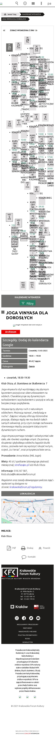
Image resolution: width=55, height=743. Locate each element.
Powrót (43, 547)
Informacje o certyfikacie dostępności (28, 714)
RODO (27, 638)
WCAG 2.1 (35, 723)
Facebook (24, 618)
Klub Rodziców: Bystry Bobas (42, 212)
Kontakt (27, 556)
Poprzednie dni (4, 30)
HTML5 (23, 723)
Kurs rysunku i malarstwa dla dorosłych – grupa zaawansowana (42, 258)
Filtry (30, 303)
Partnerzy (27, 628)
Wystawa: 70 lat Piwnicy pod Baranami (50, 140)
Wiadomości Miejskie (28, 631)
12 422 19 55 (29, 599)
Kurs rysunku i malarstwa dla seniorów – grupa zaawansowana (42, 247)
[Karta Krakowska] (35, 697)
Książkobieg (50, 125)
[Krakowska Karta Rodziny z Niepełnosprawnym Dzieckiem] (27, 697)
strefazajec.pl (22, 465)
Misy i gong (33, 104)
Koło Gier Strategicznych (50, 150)
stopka (21, 573)
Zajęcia (32, 366)
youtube (38, 618)
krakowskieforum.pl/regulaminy (25, 487)
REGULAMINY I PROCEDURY (27, 624)
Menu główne (33, 3)
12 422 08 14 (29, 596)
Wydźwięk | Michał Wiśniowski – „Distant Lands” (50, 174)
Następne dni (36, 30)
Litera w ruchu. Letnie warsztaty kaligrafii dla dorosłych (42, 270)
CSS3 (27, 723)
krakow (19, 607)
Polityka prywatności (27, 635)
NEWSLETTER (27, 642)
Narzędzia (25, 3)
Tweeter (31, 618)
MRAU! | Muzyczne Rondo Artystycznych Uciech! (42, 97)
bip (39, 608)
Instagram (17, 618)
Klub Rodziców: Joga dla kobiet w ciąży (42, 235)
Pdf (10, 547)
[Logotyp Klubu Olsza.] (27, 325)
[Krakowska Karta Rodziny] (20, 697)
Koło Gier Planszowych (50, 162)
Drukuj (26, 547)
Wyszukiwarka (17, 3)
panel (50, 3)
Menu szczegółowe (41, 3)
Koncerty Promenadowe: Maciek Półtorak (51, 80)
